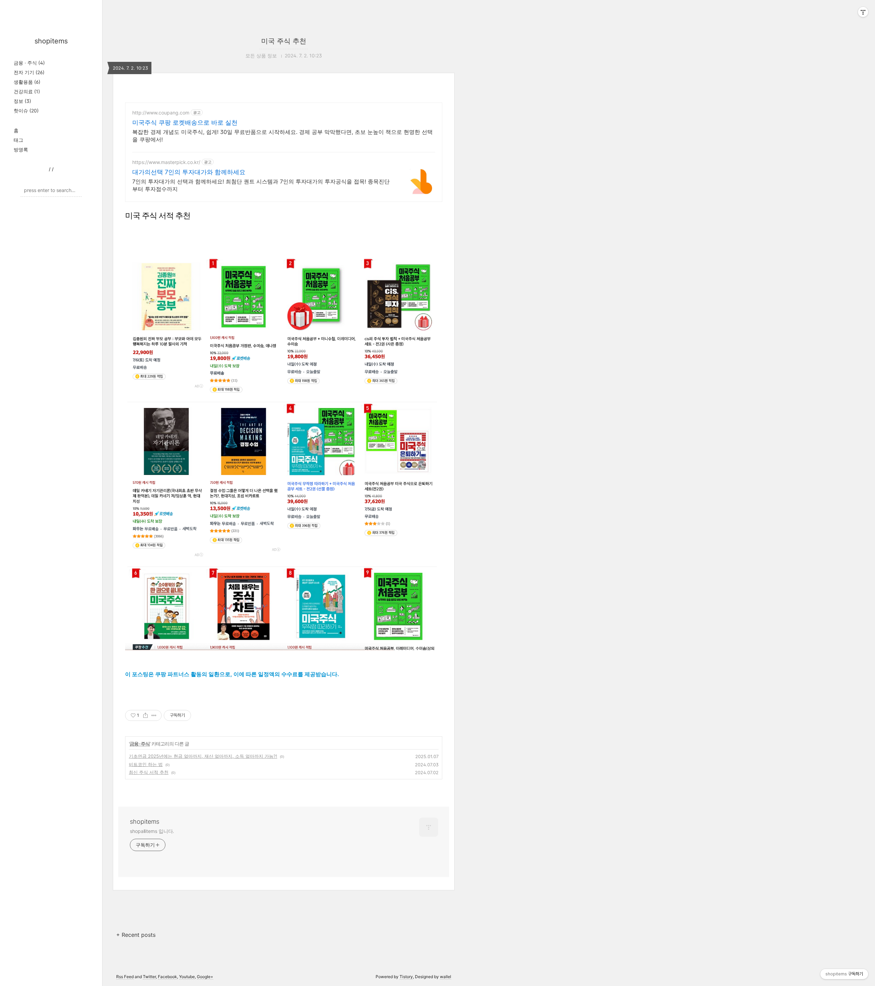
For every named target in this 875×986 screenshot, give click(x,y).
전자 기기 (29, 72)
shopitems (51, 41)
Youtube (187, 976)
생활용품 (27, 82)
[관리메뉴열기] (863, 12)
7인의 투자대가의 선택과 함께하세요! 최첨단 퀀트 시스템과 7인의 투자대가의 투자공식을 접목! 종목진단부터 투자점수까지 (261, 185)
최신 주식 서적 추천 (149, 772)
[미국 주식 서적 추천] (283, 451)
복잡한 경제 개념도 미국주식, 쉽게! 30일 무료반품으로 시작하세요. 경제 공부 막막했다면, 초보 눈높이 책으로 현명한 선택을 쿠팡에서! (282, 135)
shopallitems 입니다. (152, 831)
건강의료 (27, 91)
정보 (22, 101)
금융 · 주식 (29, 63)
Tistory (406, 976)
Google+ (205, 976)
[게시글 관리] (154, 715)
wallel (445, 976)
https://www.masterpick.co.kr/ (166, 162)
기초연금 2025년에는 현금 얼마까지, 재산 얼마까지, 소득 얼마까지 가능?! (203, 756)
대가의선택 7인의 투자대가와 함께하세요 (188, 172)
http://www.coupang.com (160, 112)
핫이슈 (26, 110)
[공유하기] (145, 715)
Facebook (167, 976)
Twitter (149, 976)
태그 (18, 140)
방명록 (21, 149)
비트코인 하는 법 (146, 764)
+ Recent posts (136, 934)
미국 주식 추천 (283, 41)
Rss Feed (125, 976)
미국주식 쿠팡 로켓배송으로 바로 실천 (185, 122)
